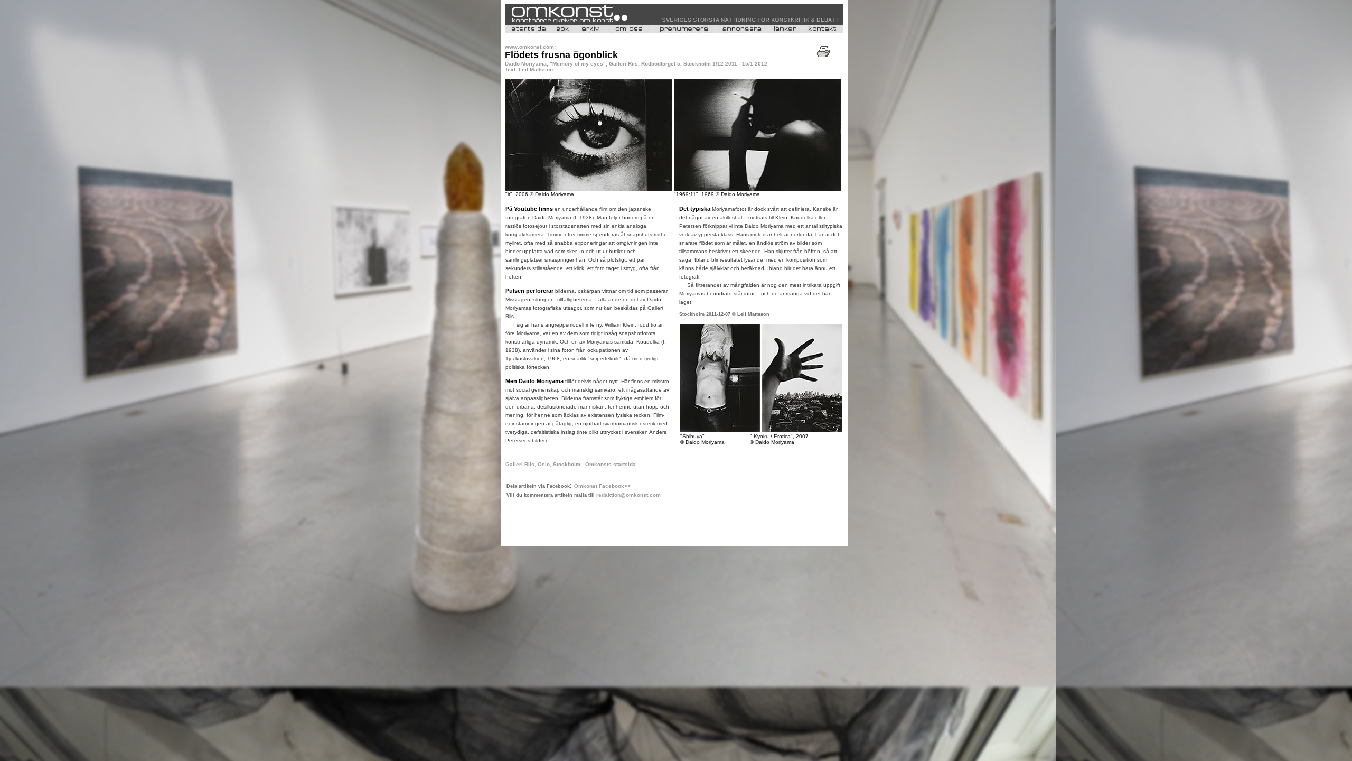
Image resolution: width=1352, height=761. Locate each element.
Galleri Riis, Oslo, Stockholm (542, 464)
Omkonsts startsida (610, 464)
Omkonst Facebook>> (602, 486)
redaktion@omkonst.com (628, 495)
